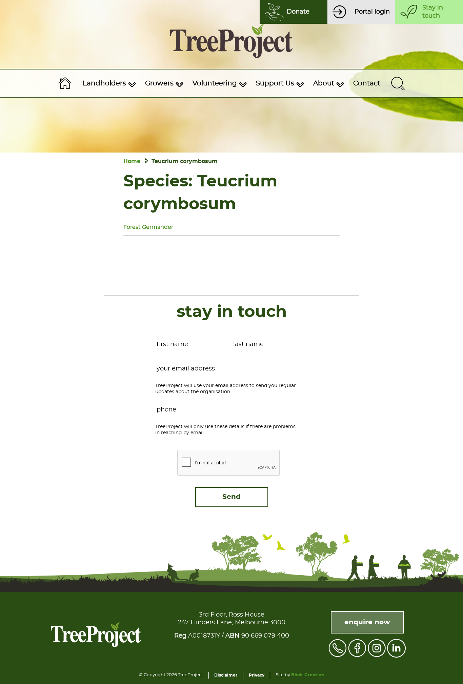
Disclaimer (225, 675)
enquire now (367, 622)
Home (131, 161)
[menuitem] (108, 83)
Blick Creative (307, 675)
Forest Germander (148, 227)
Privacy (256, 675)
